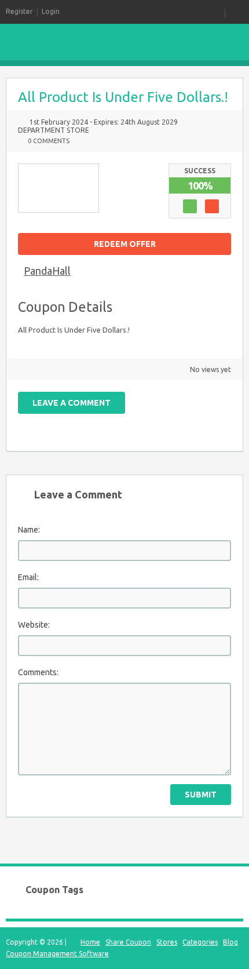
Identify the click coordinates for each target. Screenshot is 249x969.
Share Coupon (128, 942)
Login (51, 11)
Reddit (224, 422)
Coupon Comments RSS (123, 422)
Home (90, 942)
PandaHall (47, 270)
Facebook (163, 422)
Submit (201, 794)
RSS (217, 11)
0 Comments (48, 140)
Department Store (53, 130)
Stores (166, 942)
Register (19, 11)
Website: (34, 624)
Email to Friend (102, 422)
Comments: (38, 672)
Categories (200, 942)
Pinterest (184, 422)
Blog (230, 942)
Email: (28, 577)
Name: (29, 529)
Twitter (143, 422)
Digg (204, 422)
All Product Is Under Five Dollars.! (123, 97)
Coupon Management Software (57, 953)
